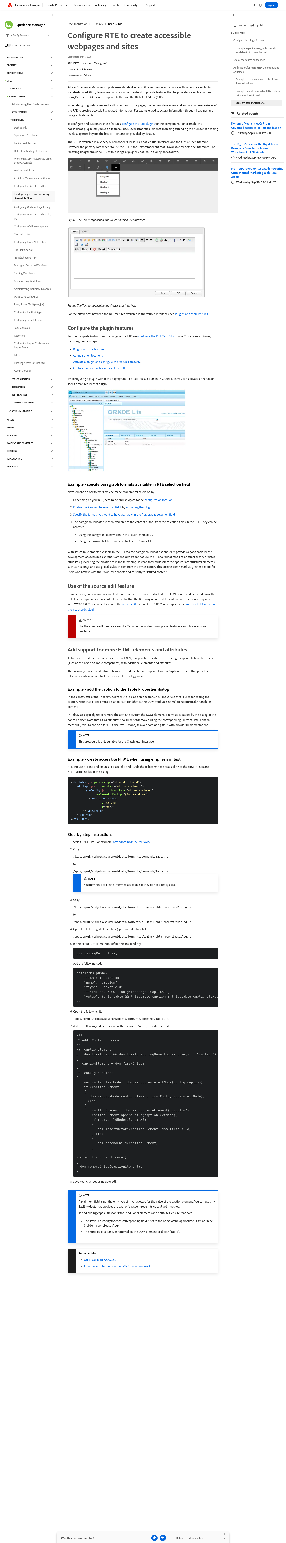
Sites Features (19, 112)
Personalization (21, 379)
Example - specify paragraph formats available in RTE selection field (256, 50)
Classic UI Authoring (20, 411)
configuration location (159, 500)
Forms (10, 427)
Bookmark (243, 25)
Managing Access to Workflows (31, 265)
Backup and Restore (25, 143)
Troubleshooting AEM (25, 257)
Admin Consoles (22, 370)
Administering (84, 69)
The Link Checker (23, 250)
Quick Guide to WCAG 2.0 (100, 1260)
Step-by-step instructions (250, 103)
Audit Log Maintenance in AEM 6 (32, 178)
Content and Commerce (20, 443)
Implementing (14, 458)
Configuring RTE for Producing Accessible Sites (31, 196)
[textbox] (28, 35)
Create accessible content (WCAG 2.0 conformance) (117, 1266)
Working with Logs (24, 170)
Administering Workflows (27, 281)
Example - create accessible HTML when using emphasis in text (258, 93)
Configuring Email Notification (30, 242)
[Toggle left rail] (52, 15)
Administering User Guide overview (31, 104)
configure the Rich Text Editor (157, 336)
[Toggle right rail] (233, 15)
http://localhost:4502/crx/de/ (131, 842)
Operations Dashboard (26, 135)
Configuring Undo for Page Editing (32, 207)
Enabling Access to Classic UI (29, 363)
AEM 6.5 (98, 24)
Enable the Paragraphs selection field (97, 507)
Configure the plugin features (249, 40)
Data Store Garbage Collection (30, 151)
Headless (12, 451)
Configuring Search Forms (28, 320)
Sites (9, 80)
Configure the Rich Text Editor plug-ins (33, 216)
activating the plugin (139, 507)
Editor (17, 355)
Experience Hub (15, 73)
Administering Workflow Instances (32, 289)
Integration (18, 387)
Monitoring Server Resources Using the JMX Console (33, 160)
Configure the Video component (31, 226)
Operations (17, 119)
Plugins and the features (88, 349)
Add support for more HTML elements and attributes (256, 70)
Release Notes (15, 57)
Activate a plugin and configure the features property (106, 362)
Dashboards (20, 127)
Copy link (259, 25)
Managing (12, 466)
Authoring (15, 88)
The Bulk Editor (22, 234)
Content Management (24, 402)
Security (11, 65)
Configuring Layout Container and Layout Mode (32, 345)
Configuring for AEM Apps (28, 312)
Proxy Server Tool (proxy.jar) (29, 304)
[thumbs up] (154, 1538)
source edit (129, 604)
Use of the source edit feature (249, 60)
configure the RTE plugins (138, 124)
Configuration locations (88, 355)
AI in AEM (12, 435)
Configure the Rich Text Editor (30, 186)
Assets (10, 419)
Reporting (19, 335)
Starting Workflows (24, 273)
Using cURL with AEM (26, 296)
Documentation (78, 24)
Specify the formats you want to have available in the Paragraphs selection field (124, 514)
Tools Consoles (22, 328)
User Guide (115, 24)
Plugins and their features (191, 314)
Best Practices (19, 395)
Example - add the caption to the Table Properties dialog (257, 81)
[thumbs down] (163, 1538)
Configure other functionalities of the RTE (99, 368)
